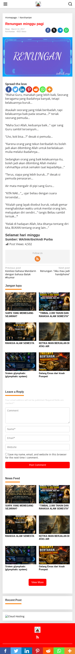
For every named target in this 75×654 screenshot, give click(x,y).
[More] (49, 89)
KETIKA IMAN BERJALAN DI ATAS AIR (54, 345)
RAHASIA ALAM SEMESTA (19, 343)
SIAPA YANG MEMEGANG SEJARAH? (19, 315)
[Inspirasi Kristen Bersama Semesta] (38, 3)
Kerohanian (10, 31)
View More (37, 582)
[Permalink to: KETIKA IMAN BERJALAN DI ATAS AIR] (54, 331)
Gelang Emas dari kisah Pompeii (52, 375)
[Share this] (48, 30)
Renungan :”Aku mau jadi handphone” (55, 271)
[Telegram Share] (60, 30)
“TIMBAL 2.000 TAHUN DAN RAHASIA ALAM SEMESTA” (54, 315)
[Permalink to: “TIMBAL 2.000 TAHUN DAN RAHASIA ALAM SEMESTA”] (54, 301)
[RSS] (37, 259)
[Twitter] (15, 89)
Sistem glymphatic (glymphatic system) (16, 375)
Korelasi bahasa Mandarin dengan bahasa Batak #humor (20, 272)
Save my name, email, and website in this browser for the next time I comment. (36, 456)
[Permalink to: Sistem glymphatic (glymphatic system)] (20, 361)
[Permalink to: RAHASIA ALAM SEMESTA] (20, 331)
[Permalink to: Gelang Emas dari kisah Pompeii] (54, 361)
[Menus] (5, 4)
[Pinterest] (29, 89)
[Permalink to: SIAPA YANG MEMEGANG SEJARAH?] (20, 301)
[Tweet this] (54, 30)
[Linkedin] (22, 89)
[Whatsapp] (66, 30)
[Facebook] (9, 89)
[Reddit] (36, 89)
